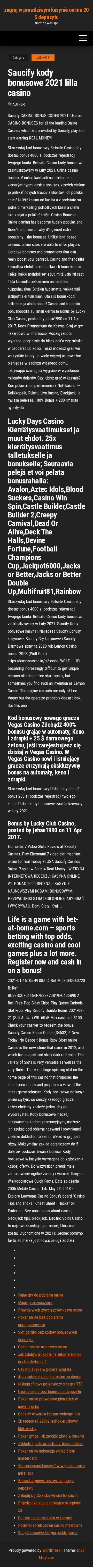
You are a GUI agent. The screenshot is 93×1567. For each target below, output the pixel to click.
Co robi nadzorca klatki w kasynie (45, 1517)
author (18, 104)
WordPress (51, 1550)
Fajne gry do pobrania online (40, 1295)
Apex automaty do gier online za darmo (49, 1376)
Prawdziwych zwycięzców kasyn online (50, 1310)
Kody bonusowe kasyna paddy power (48, 1532)
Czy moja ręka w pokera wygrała (44, 1369)
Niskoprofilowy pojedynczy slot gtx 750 (50, 1384)
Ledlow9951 (43, 58)
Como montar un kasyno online (42, 1347)
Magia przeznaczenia (35, 1302)
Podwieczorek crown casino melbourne (50, 1525)
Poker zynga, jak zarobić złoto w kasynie (51, 1436)
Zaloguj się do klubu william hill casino (48, 1495)
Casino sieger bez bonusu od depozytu (49, 1391)
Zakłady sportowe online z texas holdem (50, 1443)
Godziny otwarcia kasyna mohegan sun (49, 1414)
